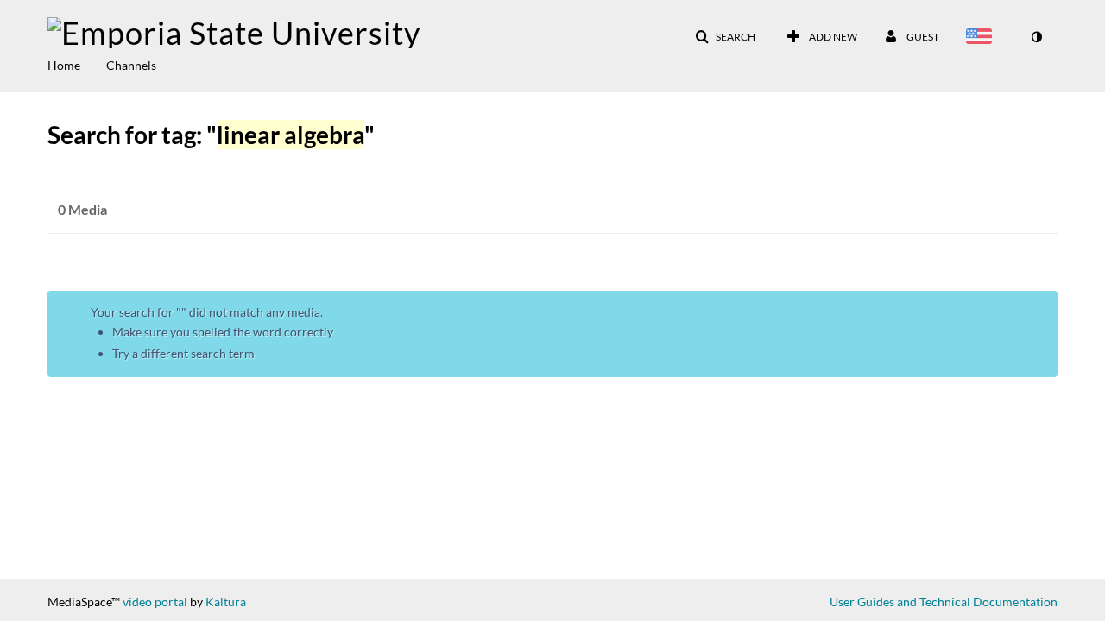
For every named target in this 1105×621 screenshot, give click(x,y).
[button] (725, 37)
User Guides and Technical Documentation (944, 601)
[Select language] (982, 38)
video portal (155, 601)
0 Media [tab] (82, 209)
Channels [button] (131, 65)
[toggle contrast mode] (1036, 37)
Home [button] (63, 65)
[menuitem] (76, 63)
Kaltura (225, 601)
